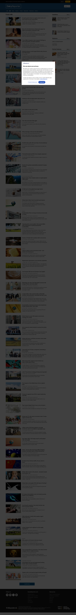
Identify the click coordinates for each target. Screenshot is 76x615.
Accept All (42, 82)
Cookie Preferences (32, 82)
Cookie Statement (43, 79)
